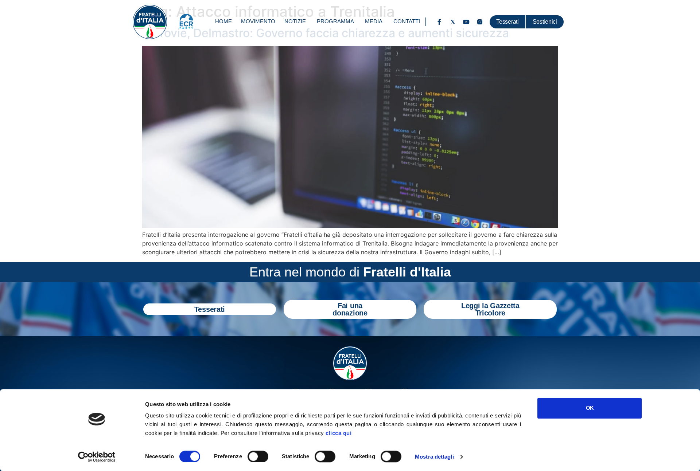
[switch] (258, 456)
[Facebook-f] (439, 22)
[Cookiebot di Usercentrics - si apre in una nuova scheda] (97, 456)
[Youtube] (466, 22)
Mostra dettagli (434, 457)
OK (590, 408)
